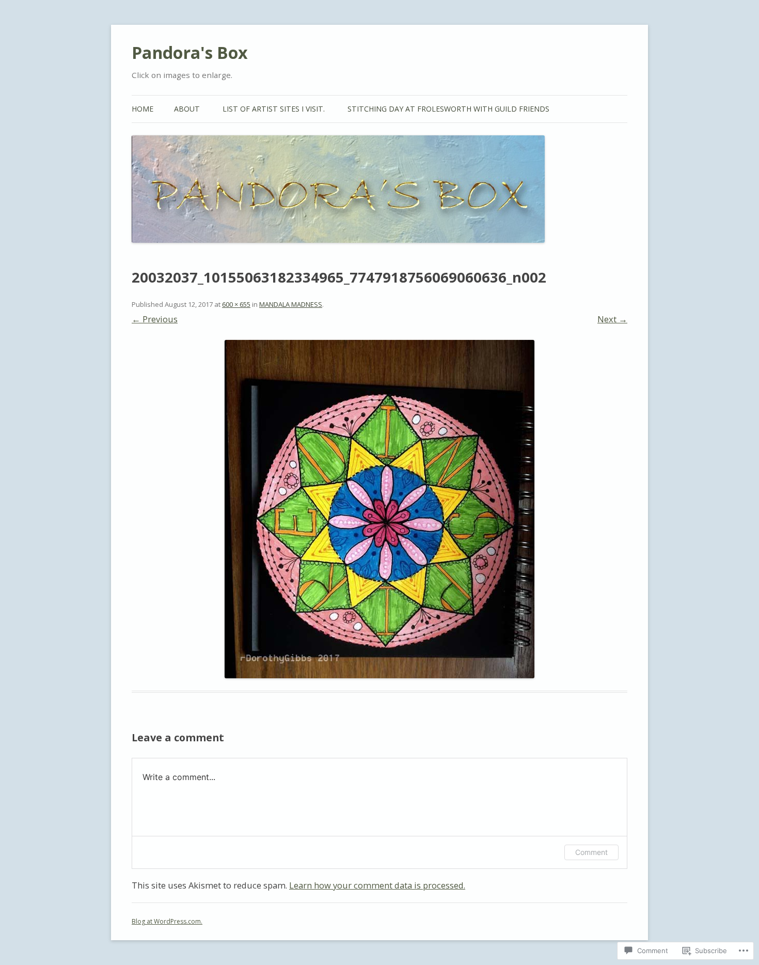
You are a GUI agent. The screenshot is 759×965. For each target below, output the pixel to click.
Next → (612, 319)
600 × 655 (236, 304)
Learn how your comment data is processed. (377, 885)
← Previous (155, 319)
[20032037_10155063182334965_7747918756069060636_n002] (379, 509)
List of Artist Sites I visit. (274, 109)
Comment (591, 852)
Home (142, 109)
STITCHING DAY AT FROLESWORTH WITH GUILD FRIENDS (448, 109)
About (187, 109)
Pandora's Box (190, 52)
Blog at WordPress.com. (167, 921)
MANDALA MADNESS (290, 304)
